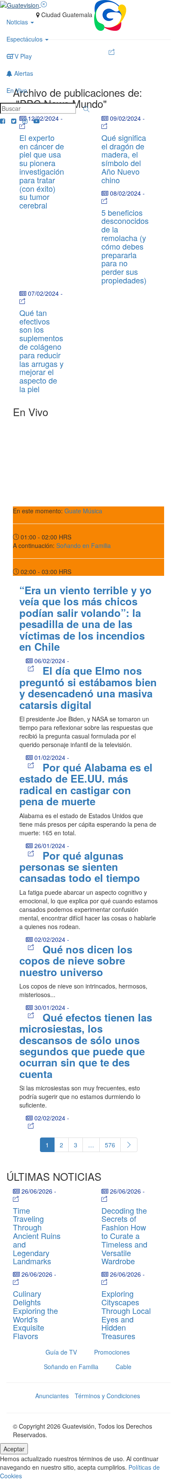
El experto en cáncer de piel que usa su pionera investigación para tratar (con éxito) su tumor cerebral (41, 171)
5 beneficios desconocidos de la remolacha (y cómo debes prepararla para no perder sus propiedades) (125, 246)
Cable (123, 1366)
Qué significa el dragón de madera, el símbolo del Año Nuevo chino (123, 158)
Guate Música (83, 510)
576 (110, 1145)
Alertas (22, 73)
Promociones (112, 1352)
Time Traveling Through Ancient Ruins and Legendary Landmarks (37, 1236)
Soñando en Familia (83, 545)
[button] (86, 109)
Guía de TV (61, 1352)
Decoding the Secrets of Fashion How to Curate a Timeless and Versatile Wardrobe (124, 1236)
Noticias (18, 22)
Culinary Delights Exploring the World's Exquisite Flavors (35, 1314)
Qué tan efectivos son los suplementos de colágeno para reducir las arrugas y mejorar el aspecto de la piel (41, 350)
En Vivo (16, 90)
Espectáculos (25, 39)
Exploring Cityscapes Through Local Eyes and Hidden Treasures (126, 1314)
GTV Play (19, 56)
